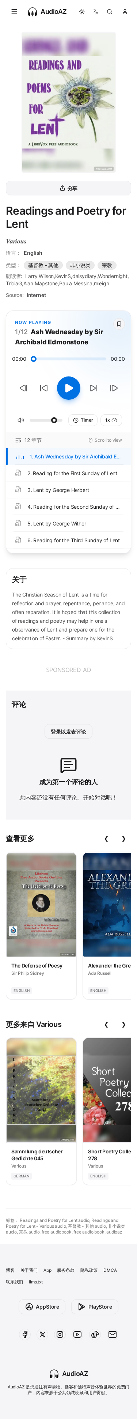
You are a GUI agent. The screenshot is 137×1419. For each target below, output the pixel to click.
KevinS (63, 276)
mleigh (101, 283)
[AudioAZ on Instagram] (60, 1334)
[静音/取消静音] (21, 420)
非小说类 (80, 265)
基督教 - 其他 (43, 265)
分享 (73, 188)
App (47, 1270)
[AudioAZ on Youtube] (77, 1334)
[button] (14, 11)
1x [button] (107, 420)
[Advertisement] (68, 670)
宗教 (107, 265)
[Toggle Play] (68, 388)
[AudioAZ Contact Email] (112, 1334)
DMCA (110, 1270)
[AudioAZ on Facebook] (25, 1334)
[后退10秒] (44, 388)
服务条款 (65, 1270)
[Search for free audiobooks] (109, 11)
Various (16, 241)
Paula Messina (75, 283)
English (33, 253)
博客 (10, 1270)
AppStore (47, 1306)
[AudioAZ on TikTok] (95, 1334)
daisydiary (84, 276)
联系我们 (14, 1282)
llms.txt (36, 1282)
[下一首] (114, 388)
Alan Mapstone (40, 283)
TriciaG (14, 283)
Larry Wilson (39, 276)
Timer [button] (87, 420)
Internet (36, 295)
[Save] (119, 324)
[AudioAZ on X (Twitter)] (42, 1334)
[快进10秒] (93, 388)
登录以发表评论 (68, 731)
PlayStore (100, 1306)
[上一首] (23, 388)
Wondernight (113, 276)
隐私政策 (89, 1270)
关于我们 (29, 1270)
